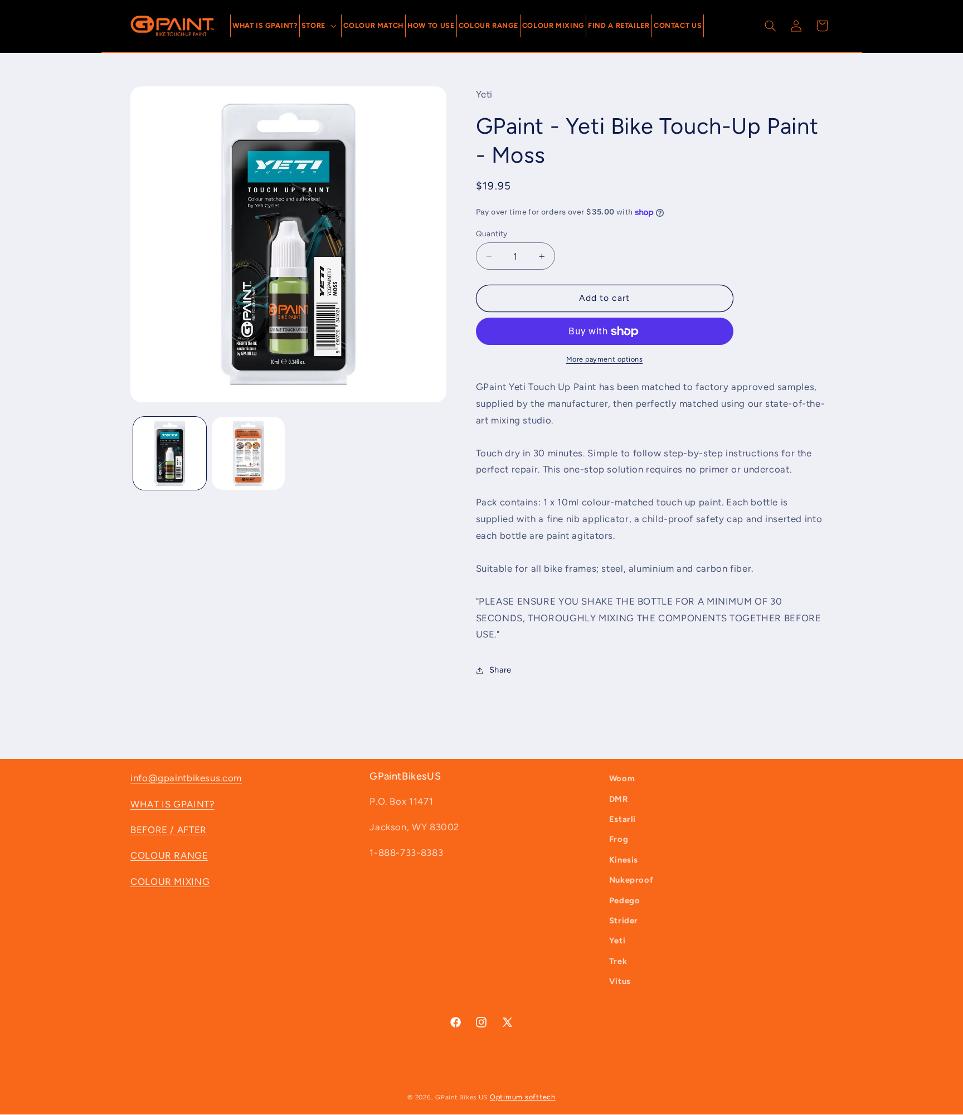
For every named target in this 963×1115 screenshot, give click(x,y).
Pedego (624, 900)
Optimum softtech (523, 1097)
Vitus (620, 981)
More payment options (604, 359)
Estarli (622, 819)
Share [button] (500, 670)
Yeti (617, 941)
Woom (622, 778)
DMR (618, 799)
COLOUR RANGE (169, 855)
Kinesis (623, 860)
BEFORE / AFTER (168, 829)
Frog (619, 839)
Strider (623, 921)
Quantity (492, 233)
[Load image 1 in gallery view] (169, 453)
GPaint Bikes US (461, 1097)
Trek (618, 961)
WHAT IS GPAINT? (172, 804)
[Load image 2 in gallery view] (248, 453)
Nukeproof (631, 880)
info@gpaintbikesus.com (186, 777)
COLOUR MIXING (170, 881)
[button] (321, 25)
